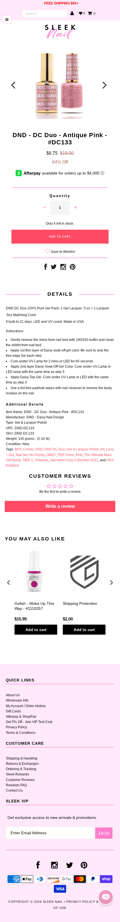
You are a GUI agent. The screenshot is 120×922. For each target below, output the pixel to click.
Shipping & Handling (21, 758)
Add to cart (36, 629)
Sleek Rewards (17, 774)
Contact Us (14, 790)
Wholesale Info (17, 700)
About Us (13, 695)
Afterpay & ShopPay (21, 717)
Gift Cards (13, 711)
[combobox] (44, 13)
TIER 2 (28, 460)
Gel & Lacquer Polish (83, 449)
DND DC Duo (54, 449)
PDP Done (66, 455)
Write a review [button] (60, 506)
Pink (79, 455)
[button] (106, 897)
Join (104, 833)
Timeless (41, 460)
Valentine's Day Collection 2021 (74, 460)
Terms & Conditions (20, 733)
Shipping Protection (80, 603)
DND (39, 449)
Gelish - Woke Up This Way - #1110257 (34, 606)
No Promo (37, 455)
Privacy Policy (16, 727)
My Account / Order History (26, 706)
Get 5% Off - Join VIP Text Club (29, 722)
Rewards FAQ (16, 785)
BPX (18, 449)
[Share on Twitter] (54, 268)
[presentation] (9, 582)
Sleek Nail (53, 901)
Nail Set (22, 455)
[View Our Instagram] (63, 268)
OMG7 (51, 455)
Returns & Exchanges (22, 764)
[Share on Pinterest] (73, 268)
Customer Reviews (20, 780)
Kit (102, 449)
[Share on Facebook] (45, 268)
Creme (28, 449)
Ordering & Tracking (21, 769)
